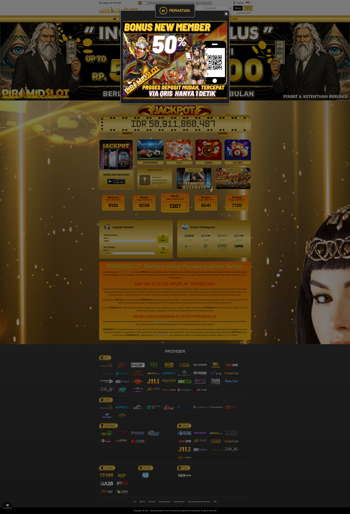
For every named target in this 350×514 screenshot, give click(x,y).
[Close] (226, 13)
